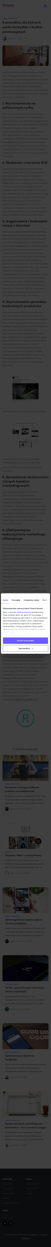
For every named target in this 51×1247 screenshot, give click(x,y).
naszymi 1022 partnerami (20, 612)
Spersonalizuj (24, 648)
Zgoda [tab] (5, 600)
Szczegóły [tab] (16, 600)
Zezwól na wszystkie (25, 641)
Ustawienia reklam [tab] (31, 600)
